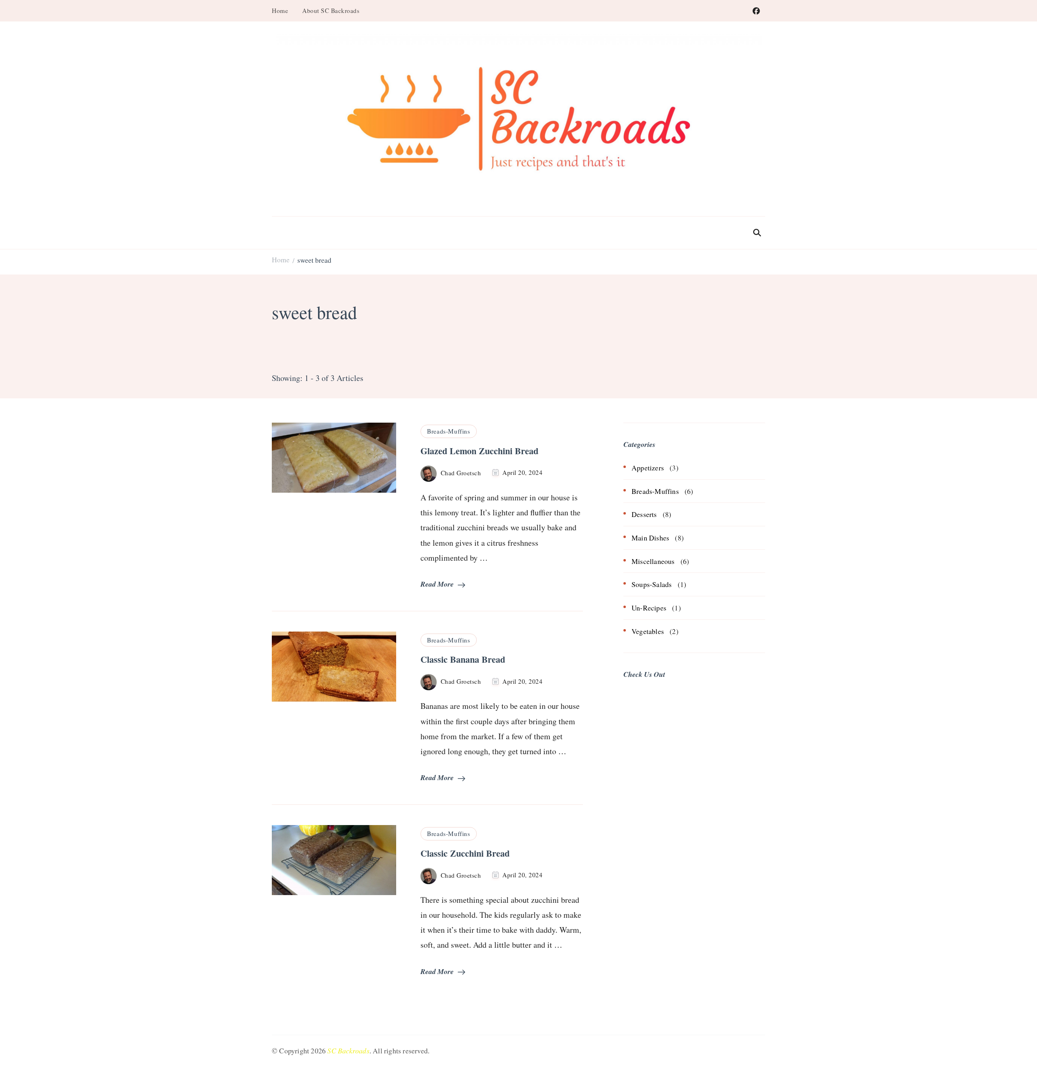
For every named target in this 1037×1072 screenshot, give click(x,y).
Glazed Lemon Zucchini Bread (479, 450)
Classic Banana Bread (462, 659)
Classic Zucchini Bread (465, 853)
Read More (437, 584)
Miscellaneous (653, 561)
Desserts (644, 514)
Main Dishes (650, 537)
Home (280, 10)
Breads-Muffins (448, 431)
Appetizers (648, 467)
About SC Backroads (330, 10)
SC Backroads (348, 1050)
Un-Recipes (649, 608)
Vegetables (648, 631)
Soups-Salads (652, 584)
